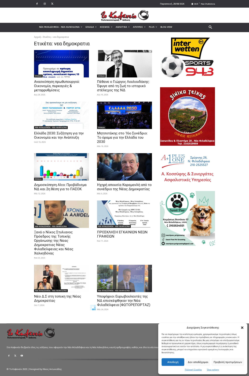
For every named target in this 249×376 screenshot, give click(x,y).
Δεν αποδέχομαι (198, 362)
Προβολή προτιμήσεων (228, 362)
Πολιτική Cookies (193, 369)
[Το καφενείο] (124, 15)
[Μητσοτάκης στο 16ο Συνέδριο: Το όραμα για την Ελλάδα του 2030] (124, 115)
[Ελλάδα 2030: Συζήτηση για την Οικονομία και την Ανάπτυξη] (61, 115)
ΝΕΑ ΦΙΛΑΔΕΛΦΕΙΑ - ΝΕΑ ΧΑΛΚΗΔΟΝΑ (51, 127)
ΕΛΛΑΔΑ (38, 76)
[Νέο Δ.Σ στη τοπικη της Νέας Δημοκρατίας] (61, 278)
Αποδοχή (173, 362)
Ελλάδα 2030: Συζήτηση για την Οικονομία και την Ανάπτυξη (59, 135)
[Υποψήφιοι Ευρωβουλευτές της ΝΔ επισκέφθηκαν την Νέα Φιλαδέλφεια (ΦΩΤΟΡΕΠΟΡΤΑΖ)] (124, 278)
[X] (52, 4)
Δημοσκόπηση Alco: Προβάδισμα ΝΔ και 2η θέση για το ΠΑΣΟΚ (60, 187)
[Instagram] (45, 4)
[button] (242, 327)
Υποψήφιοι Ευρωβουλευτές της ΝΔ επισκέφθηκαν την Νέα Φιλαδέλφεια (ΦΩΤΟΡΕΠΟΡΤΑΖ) (123, 300)
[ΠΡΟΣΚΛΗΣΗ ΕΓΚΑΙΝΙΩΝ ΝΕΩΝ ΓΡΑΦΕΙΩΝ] (124, 214)
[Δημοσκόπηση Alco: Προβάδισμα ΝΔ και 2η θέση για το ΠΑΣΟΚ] (61, 167)
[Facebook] (37, 4)
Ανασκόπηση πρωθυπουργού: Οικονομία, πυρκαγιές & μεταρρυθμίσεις (57, 86)
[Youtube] (21, 356)
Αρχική (37, 37)
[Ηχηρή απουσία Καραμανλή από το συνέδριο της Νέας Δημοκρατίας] (124, 167)
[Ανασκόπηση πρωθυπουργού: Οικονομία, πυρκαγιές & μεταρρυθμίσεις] (61, 63)
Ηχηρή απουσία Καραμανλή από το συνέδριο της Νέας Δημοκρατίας (124, 187)
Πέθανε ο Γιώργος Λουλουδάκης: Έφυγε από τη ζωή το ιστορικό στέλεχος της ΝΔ (123, 86)
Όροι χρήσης (213, 369)
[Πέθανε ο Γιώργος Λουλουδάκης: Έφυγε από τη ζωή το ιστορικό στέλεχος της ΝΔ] (124, 63)
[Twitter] (15, 356)
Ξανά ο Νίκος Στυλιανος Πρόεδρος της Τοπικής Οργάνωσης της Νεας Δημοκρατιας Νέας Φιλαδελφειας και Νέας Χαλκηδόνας (53, 242)
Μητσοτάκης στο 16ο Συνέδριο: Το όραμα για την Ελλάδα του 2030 (122, 137)
